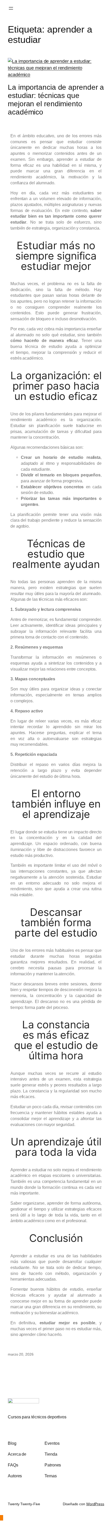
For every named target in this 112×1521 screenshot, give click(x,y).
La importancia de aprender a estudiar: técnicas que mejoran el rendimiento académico (56, 99)
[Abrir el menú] (11, 8)
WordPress (95, 1504)
